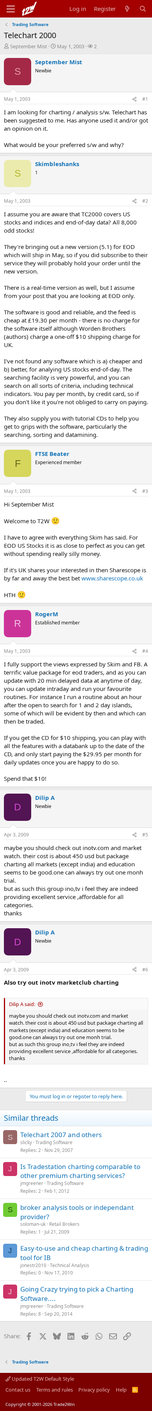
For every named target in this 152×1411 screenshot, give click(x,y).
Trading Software (53, 1142)
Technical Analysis (69, 1265)
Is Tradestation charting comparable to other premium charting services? (80, 1171)
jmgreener (31, 1183)
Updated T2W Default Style (42, 1378)
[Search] (142, 9)
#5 (145, 834)
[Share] (134, 99)
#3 (145, 491)
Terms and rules (54, 1389)
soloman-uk (33, 1224)
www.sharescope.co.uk (112, 578)
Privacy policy (94, 1389)
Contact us (17, 1389)
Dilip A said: (22, 1004)
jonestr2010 (33, 1265)
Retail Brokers (64, 1224)
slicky (26, 1142)
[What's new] (127, 9)
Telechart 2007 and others (61, 1134)
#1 (145, 99)
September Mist (28, 46)
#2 (145, 201)
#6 (145, 969)
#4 (145, 651)
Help (121, 1389)
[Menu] (11, 9)
